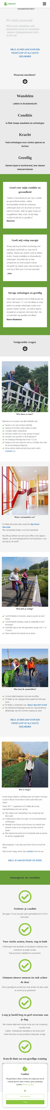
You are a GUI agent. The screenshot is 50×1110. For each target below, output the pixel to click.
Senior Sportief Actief (37, 705)
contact (9, 451)
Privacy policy (28, 1084)
